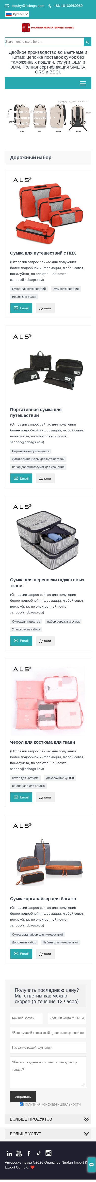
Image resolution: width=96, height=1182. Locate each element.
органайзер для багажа (28, 786)
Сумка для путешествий (30, 117)
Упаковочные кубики (26, 629)
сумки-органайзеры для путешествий (38, 459)
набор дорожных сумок (63, 621)
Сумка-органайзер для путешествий (37, 934)
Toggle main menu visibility (82, 82)
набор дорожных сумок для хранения (38, 467)
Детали (45, 308)
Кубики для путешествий (60, 942)
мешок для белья (24, 297)
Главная (16, 112)
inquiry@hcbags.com (28, 6)
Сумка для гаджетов (26, 621)
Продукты (38, 112)
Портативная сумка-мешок (30, 451)
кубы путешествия (66, 289)
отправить (23, 1096)
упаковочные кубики (60, 778)
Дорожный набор (24, 942)
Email (21, 307)
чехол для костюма (25, 778)
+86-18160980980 (68, 6)
